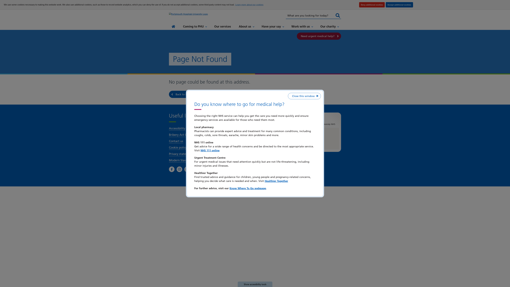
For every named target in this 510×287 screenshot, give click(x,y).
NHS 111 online (210, 150)
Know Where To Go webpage (248, 188)
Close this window (303, 96)
